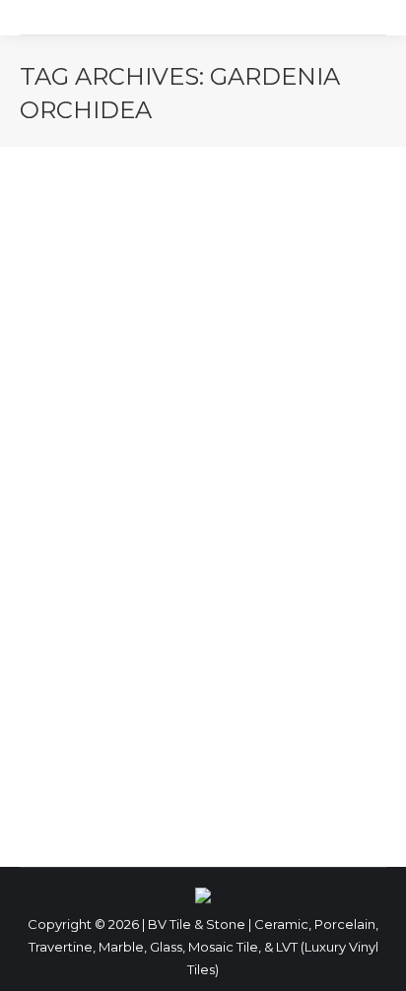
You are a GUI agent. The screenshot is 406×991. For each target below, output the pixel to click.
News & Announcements (122, 744)
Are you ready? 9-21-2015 (174, 708)
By (274, 744)
